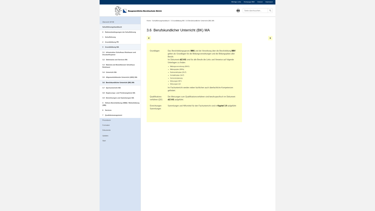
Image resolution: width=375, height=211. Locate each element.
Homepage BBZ (249, 2)
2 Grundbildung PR (110, 42)
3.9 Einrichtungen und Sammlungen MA (118, 98)
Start (104, 141)
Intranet (260, 2)
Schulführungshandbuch (112, 27)
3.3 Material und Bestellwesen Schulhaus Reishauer (118, 66)
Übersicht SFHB (108, 22)
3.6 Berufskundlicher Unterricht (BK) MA (118, 82)
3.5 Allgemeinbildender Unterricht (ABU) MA (119, 77)
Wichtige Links (236, 2)
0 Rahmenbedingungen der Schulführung (119, 32)
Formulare (106, 125)
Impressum (269, 2)
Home (149, 21)
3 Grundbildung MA (110, 47)
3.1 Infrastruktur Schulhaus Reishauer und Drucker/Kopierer (119, 53)
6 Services (106, 110)
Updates (105, 136)
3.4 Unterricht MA (109, 72)
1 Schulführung (109, 37)
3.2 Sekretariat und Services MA (114, 60)
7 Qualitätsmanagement (112, 115)
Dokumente (106, 130)
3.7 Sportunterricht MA (111, 88)
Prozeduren (106, 120)
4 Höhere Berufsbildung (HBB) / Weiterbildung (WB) (120, 104)
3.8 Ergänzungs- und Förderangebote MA (118, 93)
